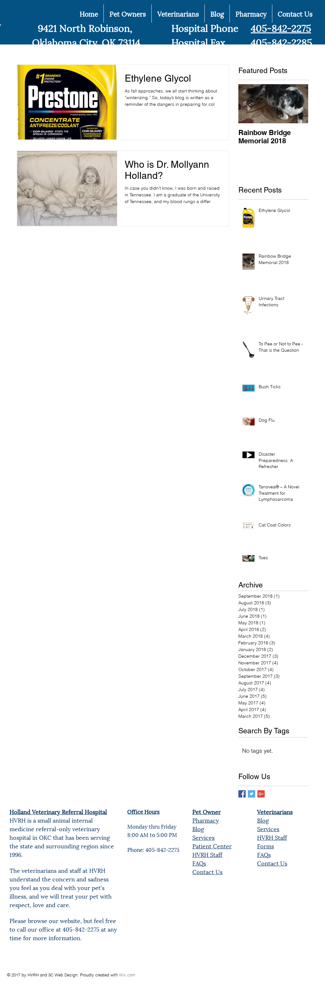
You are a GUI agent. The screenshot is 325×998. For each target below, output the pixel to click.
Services (203, 837)
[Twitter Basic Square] (251, 794)
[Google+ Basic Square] (261, 794)
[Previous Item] (248, 104)
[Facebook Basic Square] (242, 794)
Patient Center (212, 845)
